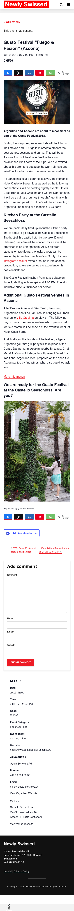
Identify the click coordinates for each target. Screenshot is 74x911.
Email (10, 632)
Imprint (8, 871)
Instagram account (15, 261)
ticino (23, 738)
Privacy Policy (21, 871)
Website (11, 645)
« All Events (12, 22)
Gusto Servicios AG (21, 763)
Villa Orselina (25, 317)
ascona (14, 738)
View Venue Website (21, 824)
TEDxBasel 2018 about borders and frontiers (23, 550)
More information (14, 376)
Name (11, 618)
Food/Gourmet (18, 727)
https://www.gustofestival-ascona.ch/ (30, 749)
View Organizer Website (23, 793)
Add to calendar (22, 533)
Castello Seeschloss (21, 807)
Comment (12, 575)
